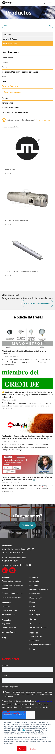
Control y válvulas (9, 610)
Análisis (5, 62)
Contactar (27, 525)
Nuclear (32, 606)
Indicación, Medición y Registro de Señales (20, 71)
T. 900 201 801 (10, 561)
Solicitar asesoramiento (37, 303)
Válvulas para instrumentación (15, 112)
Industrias (33, 577)
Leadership (34, 640)
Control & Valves (10, 38)
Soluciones (6, 602)
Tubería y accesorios (10, 107)
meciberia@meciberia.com (14, 558)
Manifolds (6, 76)
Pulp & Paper (34, 615)
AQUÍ (23, 730)
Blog (4, 637)
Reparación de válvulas (11, 597)
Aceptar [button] (21, 749)
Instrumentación (10, 43)
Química (32, 619)
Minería (32, 602)
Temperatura (7, 102)
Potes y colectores (12, 92)
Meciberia (33, 632)
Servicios (6, 577)
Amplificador (7, 57)
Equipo (32, 649)
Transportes (34, 623)
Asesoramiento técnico (11, 581)
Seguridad (7, 34)
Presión (5, 98)
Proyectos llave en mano (12, 593)
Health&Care (34, 593)
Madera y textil (35, 598)
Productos (6, 620)
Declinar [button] (33, 749)
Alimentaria (34, 581)
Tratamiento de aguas (38, 627)
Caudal (4, 67)
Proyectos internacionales (40, 645)
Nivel (4, 81)
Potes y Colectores (10, 86)
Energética (33, 585)
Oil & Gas (33, 610)
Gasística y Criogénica (38, 589)
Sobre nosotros (35, 636)
